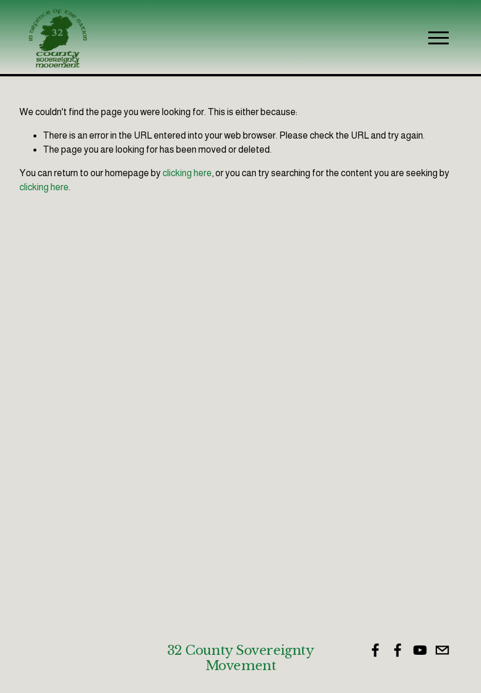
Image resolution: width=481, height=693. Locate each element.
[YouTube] (420, 650)
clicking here (187, 173)
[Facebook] (375, 650)
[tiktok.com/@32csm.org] (442, 650)
